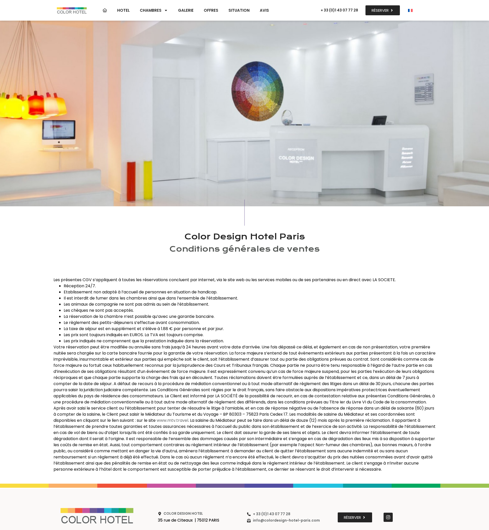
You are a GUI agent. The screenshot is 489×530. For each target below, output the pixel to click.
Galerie (186, 10)
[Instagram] (388, 517)
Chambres (150, 10)
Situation (239, 10)
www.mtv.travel (172, 420)
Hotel (123, 10)
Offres (211, 10)
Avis (264, 10)
